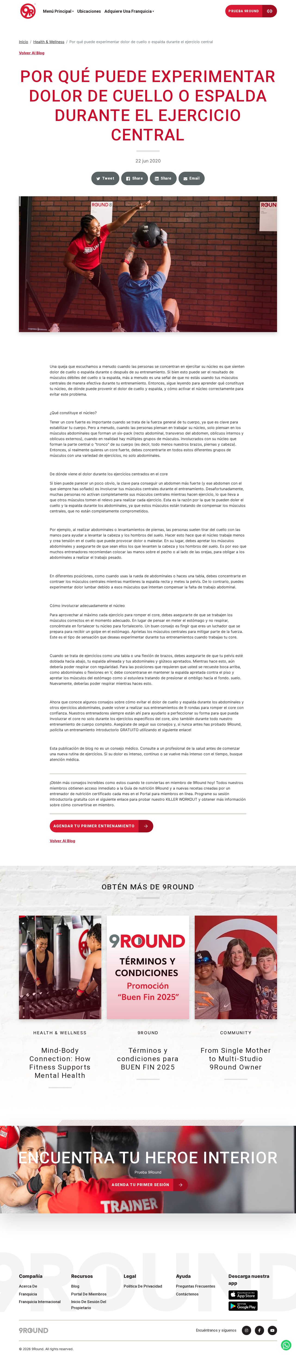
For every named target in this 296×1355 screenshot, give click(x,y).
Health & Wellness (48, 41)
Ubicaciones (89, 11)
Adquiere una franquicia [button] (128, 11)
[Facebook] (259, 1330)
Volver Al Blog (31, 53)
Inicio (23, 41)
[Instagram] (246, 1330)
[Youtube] (272, 1330)
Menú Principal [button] (57, 11)
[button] (105, 178)
